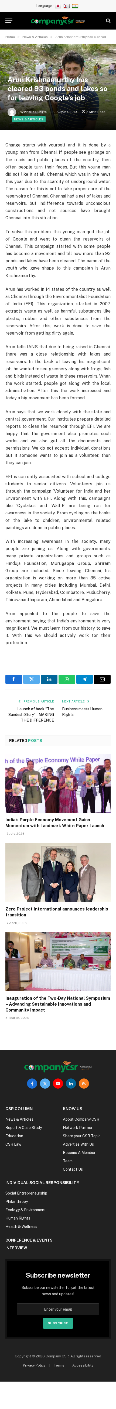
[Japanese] (59, 5)
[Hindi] (76, 5)
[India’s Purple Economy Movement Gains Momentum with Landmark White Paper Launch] (58, 783)
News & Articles (28, 119)
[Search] (108, 21)
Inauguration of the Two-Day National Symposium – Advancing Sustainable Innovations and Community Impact (57, 1004)
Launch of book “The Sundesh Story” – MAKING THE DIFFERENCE (31, 714)
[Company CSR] (58, 20)
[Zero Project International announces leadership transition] (58, 872)
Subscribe (58, 1323)
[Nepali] (67, 5)
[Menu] (8, 21)
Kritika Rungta (35, 112)
